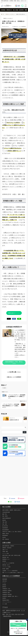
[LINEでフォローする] (10, 502)
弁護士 (4, 387)
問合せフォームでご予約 (19, 624)
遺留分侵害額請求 (6, 518)
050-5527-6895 (19, 633)
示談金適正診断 (6, 512)
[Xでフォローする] (5, 498)
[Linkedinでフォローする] (17, 502)
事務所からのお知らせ (8, 18)
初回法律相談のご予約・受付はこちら (14, 362)
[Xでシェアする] (9, 319)
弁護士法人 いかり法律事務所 (19, 26)
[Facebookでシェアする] (14, 319)
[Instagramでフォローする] (21, 498)
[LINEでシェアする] (19, 319)
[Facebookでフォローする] (12, 498)
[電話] (22, 5)
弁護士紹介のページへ (14, 313)
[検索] (24, 432)
